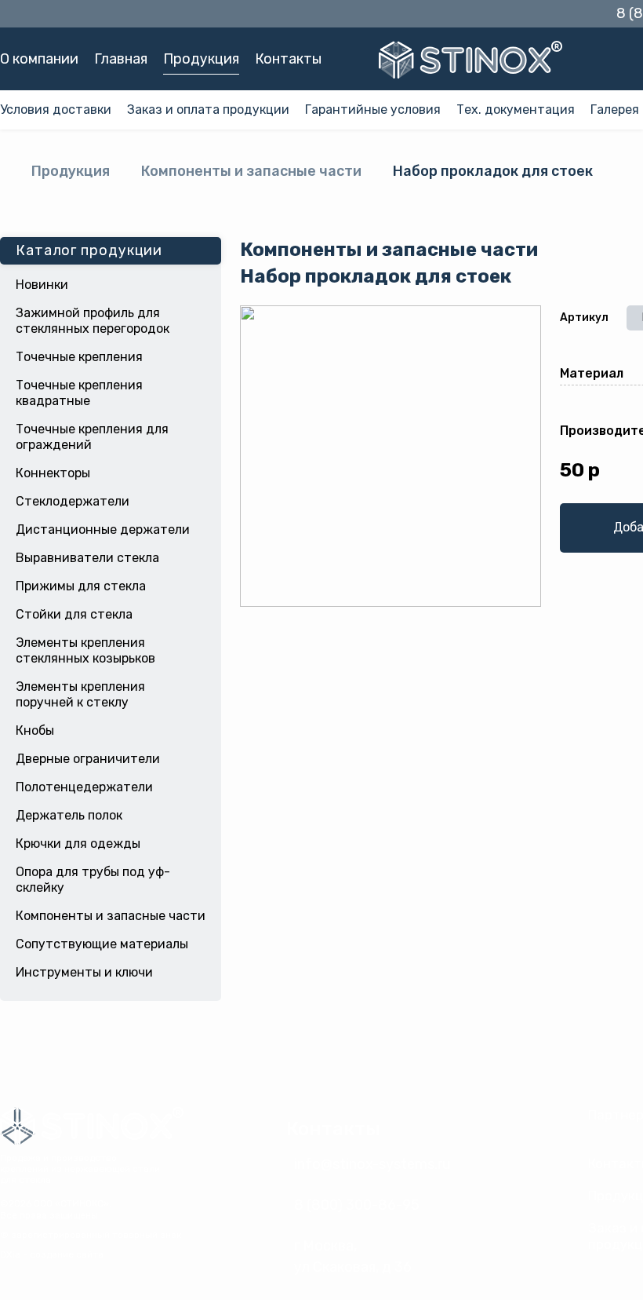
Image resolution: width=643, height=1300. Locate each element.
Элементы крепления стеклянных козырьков (85, 650)
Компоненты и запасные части (251, 171)
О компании (39, 59)
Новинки (42, 284)
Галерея (614, 109)
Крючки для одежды (78, 843)
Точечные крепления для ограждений (92, 437)
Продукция (201, 59)
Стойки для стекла (74, 614)
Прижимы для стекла (81, 586)
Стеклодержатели (72, 501)
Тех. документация (515, 109)
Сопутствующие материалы (102, 944)
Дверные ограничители (88, 758)
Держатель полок (69, 815)
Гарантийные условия (373, 109)
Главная (120, 59)
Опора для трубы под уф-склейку (93, 879)
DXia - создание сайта (52, 1254)
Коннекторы (53, 473)
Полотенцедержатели (84, 787)
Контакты (288, 59)
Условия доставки (55, 109)
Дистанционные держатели (103, 529)
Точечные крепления (79, 356)
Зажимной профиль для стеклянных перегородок (92, 320)
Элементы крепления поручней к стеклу (80, 694)
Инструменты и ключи (84, 972)
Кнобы (35, 730)
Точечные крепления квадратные (79, 393)
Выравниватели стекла (87, 557)
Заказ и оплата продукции (208, 109)
